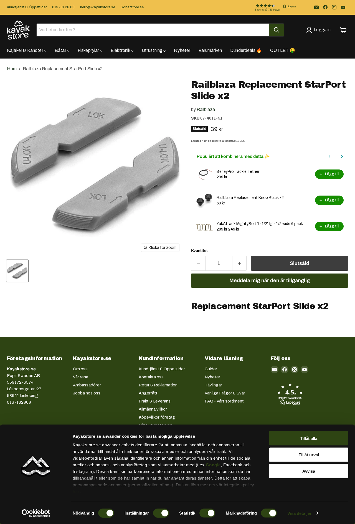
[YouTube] (343, 7)
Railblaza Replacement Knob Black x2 (250, 198)
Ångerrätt (148, 393)
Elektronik (121, 50)
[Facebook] (325, 7)
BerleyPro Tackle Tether (238, 171)
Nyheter (182, 50)
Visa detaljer (299, 513)
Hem (12, 68)
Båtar (61, 50)
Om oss (80, 369)
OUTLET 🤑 (282, 50)
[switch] (161, 512)
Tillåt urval (309, 454)
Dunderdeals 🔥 (246, 50)
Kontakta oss (151, 377)
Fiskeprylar (89, 50)
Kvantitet (199, 251)
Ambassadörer (87, 385)
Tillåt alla (308, 438)
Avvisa (308, 471)
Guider (211, 369)
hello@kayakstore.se (97, 7)
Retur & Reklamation (158, 385)
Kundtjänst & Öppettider (27, 7)
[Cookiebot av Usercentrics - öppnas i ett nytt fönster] (36, 513)
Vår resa (80, 377)
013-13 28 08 (63, 7)
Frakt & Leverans (155, 401)
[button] (271, 7)
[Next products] (342, 156)
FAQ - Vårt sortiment (224, 401)
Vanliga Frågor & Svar (225, 393)
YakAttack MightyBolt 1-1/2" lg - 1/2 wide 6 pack (260, 224)
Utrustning (153, 50)
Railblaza (206, 109)
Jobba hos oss (86, 393)
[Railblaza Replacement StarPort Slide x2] (17, 271)
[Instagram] (334, 7)
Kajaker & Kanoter (25, 50)
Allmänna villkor (153, 409)
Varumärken (210, 50)
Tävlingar (213, 385)
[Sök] (276, 30)
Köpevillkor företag (157, 417)
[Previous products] (330, 156)
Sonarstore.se (132, 7)
